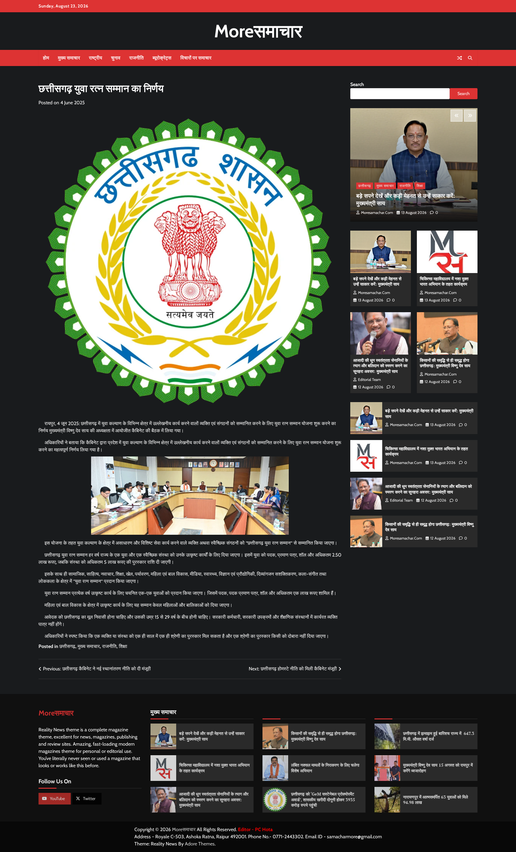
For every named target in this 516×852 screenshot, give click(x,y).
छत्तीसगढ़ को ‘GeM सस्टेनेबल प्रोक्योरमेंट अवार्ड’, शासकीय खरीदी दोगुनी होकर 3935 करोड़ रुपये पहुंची (323, 799)
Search (357, 84)
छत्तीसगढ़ (67, 646)
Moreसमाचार (258, 31)
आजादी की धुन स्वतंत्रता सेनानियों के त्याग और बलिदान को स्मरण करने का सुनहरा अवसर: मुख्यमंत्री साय (380, 365)
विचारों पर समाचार (195, 58)
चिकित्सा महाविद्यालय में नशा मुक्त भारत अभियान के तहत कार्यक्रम (444, 281)
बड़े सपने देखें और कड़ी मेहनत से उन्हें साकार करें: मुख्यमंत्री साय (405, 199)
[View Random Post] (459, 57)
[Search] (470, 57)
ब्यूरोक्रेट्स (162, 58)
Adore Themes (200, 844)
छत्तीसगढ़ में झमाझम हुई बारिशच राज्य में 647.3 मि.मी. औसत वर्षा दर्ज (438, 736)
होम (46, 58)
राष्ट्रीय (95, 58)
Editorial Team (369, 379)
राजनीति (136, 58)
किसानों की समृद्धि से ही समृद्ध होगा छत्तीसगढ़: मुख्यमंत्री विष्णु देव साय (445, 363)
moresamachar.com (377, 212)
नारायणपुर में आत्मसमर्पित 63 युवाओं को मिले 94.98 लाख (435, 799)
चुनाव (115, 58)
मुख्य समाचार (69, 58)
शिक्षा (123, 646)
